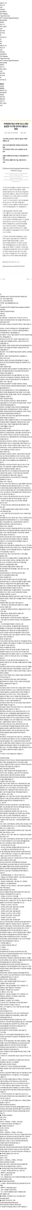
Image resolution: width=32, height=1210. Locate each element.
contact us (3, 80)
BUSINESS (3, 11)
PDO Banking (3, 14)
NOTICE (2, 31)
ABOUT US (3, 3)
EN (1, 43)
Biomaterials (3, 20)
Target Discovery (5, 16)
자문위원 (2, 9)
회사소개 (2, 5)
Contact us (3, 37)
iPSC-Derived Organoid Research (9, 18)
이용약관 (2, 311)
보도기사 (2, 24)
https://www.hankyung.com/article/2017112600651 (14, 266)
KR (1, 41)
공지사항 (2, 33)
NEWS (2, 22)
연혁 (1, 7)
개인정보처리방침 (9, 311)
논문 (1, 29)
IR (0, 35)
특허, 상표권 (3, 26)
